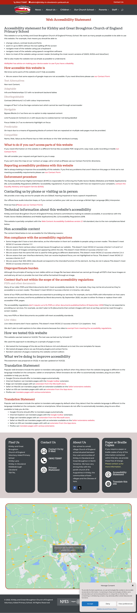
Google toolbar (53, 381)
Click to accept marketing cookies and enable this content (68, 549)
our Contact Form (102, 76)
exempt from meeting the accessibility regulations (89, 328)
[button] (133, 585)
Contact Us (118, 2)
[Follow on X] (79, 488)
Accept (90, 604)
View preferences (125, 604)
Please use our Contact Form (29, 205)
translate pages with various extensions (33, 392)
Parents (103, 10)
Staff (114, 10)
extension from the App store (59, 389)
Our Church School (84, 10)
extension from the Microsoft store (51, 384)
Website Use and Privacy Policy (107, 609)
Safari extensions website (79, 387)
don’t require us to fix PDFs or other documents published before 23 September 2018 (66, 305)
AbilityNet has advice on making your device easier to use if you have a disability (39, 63)
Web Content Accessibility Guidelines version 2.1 (62, 221)
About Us (50, 10)
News (38, 10)
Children (64, 10)
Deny (108, 604)
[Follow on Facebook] (74, 488)
